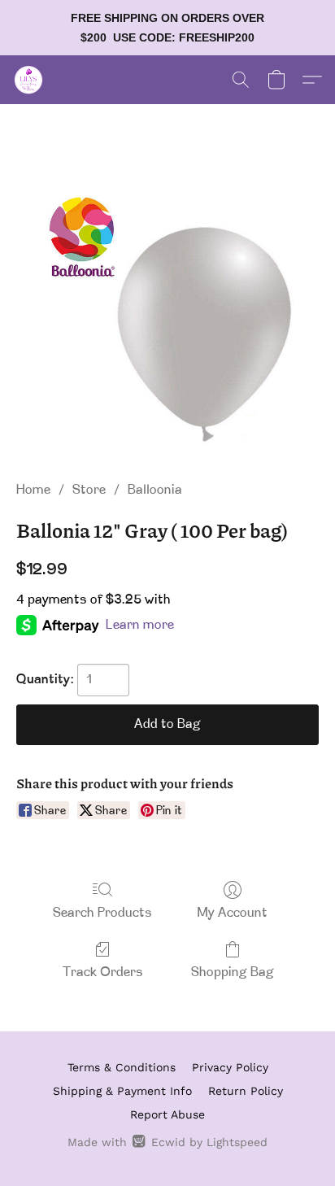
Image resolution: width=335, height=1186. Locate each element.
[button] (29, 79)
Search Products (102, 913)
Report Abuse (167, 1114)
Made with (167, 1142)
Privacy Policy (230, 1067)
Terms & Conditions (121, 1067)
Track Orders (103, 972)
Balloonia (155, 490)
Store (89, 490)
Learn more (140, 625)
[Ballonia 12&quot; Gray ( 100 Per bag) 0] (167, 312)
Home (33, 490)
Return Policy (245, 1090)
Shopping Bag (232, 972)
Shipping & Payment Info (122, 1090)
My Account (233, 913)
